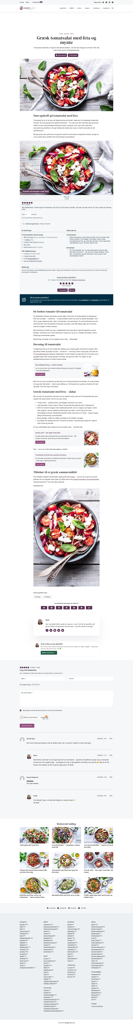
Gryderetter (24, 933)
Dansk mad (95, 979)
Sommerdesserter (97, 949)
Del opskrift (73, 55)
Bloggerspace (69, 1022)
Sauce (46, 974)
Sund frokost (48, 951)
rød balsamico (32, 259)
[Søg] (112, 8)
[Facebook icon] (47, 630)
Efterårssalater (96, 936)
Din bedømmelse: (25, 685)
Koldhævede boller (26, 938)
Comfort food (25, 931)
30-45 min (71, 972)
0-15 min (71, 967)
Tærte (23, 965)
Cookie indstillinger (97, 1006)
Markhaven (93, 316)
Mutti (27, 2)
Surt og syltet (49, 976)
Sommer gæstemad (98, 956)
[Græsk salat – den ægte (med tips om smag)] (98, 860)
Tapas (70, 961)
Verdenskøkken (96, 972)
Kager (23, 936)
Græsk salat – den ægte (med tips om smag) (98, 871)
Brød (22, 929)
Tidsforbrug (71, 965)
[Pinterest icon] (58, 630)
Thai (93, 999)
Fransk (94, 981)
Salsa (46, 972)
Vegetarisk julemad (50, 1006)
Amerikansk (96, 974)
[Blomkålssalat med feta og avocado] (66, 885)
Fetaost (38, 597)
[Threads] (74, 607)
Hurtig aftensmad (49, 936)
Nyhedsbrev (37, 2)
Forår (94, 938)
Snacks (47, 945)
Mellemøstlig (96, 992)
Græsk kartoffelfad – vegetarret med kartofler (98, 846)
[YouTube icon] (62, 630)
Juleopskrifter (72, 947)
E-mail (71, 678)
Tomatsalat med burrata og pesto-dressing (50, 455)
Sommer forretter (97, 951)
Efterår (94, 924)
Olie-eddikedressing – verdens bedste (49, 365)
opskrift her (90, 270)
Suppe (23, 963)
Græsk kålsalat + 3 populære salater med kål (66, 846)
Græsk (94, 983)
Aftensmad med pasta (51, 929)
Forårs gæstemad (97, 942)
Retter (79, 8)
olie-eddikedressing (42, 354)
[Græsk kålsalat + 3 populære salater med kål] (66, 835)
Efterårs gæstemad (98, 931)
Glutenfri (47, 990)
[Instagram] (106, 2)
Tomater (47, 597)
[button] (23, 203)
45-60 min (71, 974)
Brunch (47, 931)
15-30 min (71, 970)
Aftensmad (48, 924)
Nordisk (94, 997)
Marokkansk (95, 990)
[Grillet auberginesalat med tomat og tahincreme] (98, 885)
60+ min (71, 976)
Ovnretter (24, 951)
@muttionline (84, 300)
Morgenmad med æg (50, 942)
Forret (46, 963)
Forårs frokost (96, 940)
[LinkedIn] (66, 607)
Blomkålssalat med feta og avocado (66, 895)
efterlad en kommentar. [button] (78, 280)
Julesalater (71, 949)
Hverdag (71, 940)
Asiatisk (94, 976)
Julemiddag (72, 945)
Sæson (87, 8)
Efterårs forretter (97, 929)
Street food (24, 961)
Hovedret (48, 965)
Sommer (95, 945)
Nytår (70, 954)
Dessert (47, 958)
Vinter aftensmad (97, 963)
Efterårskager (96, 933)
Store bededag (72, 958)
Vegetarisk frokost (50, 1001)
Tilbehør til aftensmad (51, 981)
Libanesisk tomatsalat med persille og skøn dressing (33, 871)
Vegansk (47, 992)
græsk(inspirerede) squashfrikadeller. (86, 479)
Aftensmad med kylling (51, 926)
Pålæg (47, 967)
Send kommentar (27, 725)
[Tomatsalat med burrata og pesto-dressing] (66, 860)
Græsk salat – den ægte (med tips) (47, 433)
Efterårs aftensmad (98, 926)
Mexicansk (95, 995)
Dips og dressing (50, 961)
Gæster (71, 938)
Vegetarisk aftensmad (51, 999)
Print (72, 290)
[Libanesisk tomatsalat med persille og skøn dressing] (34, 860)
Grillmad (71, 933)
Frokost (47, 933)
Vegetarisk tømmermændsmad (54, 1011)
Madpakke (48, 938)
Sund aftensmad (50, 947)
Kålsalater (24, 940)
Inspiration (106, 8)
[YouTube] (112, 2)
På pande (24, 954)
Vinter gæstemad (97, 965)
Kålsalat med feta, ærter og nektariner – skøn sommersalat (32, 896)
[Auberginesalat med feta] (34, 835)
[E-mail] (81, 607)
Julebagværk (72, 942)
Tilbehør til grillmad (50, 983)
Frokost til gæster (73, 929)
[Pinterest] (109, 2)
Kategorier (23, 922)
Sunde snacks (49, 949)
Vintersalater (96, 967)
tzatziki (72, 477)
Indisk (94, 985)
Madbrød (23, 942)
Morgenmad (48, 940)
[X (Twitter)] (51, 607)
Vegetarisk (48, 997)
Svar (110, 738)
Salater (72, 33)
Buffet (70, 924)
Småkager (24, 958)
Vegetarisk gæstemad (51, 1004)
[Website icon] (50, 630)
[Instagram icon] (54, 630)
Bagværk (24, 924)
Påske (70, 956)
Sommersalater (97, 958)
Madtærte (24, 945)
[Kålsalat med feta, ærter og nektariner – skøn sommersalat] (34, 885)
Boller (23, 926)
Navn (23, 678)
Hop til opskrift (61, 55)
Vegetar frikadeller (50, 995)
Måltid (72, 8)
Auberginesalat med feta (29, 845)
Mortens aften (72, 951)
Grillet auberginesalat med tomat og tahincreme (98, 896)
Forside (22, 2)
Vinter (94, 961)
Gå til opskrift (40, 374)
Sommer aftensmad (98, 947)
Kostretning (47, 988)
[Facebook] (103, 2)
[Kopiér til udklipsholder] (89, 607)
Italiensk (95, 988)
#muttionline (94, 300)
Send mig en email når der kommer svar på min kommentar (42, 710)
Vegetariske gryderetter (28, 967)
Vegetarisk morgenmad (51, 1008)
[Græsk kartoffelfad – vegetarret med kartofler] (98, 835)
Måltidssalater (25, 947)
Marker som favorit (49, 652)
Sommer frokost (97, 954)
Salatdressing (48, 970)
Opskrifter (63, 8)
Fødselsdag (72, 931)
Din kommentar (27, 693)
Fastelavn (71, 926)
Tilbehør (47, 979)
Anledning (96, 8)
